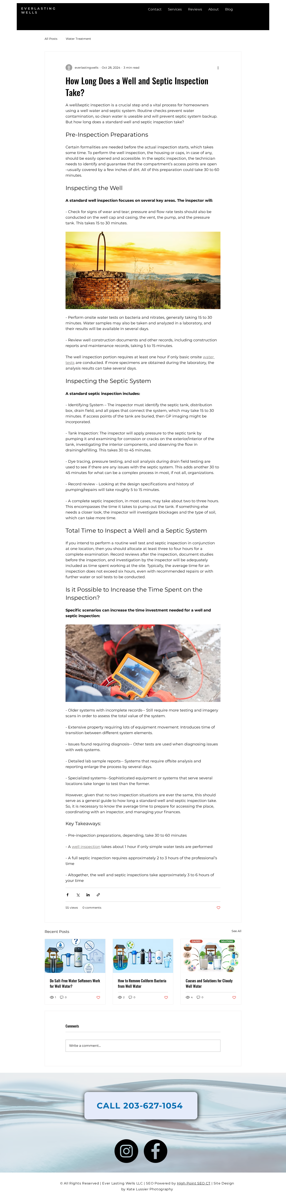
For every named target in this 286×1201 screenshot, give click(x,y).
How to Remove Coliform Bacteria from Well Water (142, 983)
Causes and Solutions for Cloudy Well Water (209, 983)
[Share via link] (98, 895)
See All (236, 931)
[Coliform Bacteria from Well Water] (143, 956)
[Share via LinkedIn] (88, 895)
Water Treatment (78, 39)
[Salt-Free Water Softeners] (75, 956)
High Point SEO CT (193, 1183)
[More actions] (217, 67)
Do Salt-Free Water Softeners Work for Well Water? (75, 983)
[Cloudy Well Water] (211, 956)
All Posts (51, 39)
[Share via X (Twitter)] (78, 895)
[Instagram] (126, 1151)
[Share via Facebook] (68, 895)
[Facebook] (155, 1151)
